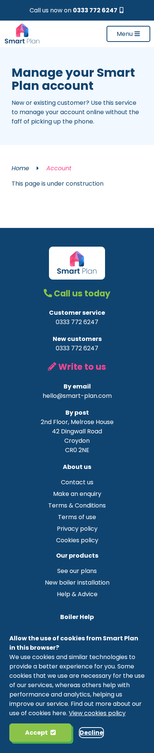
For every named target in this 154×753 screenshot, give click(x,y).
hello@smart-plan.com (77, 395)
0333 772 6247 (95, 10)
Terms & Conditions (77, 505)
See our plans (77, 571)
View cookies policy (97, 713)
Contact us (77, 482)
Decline (91, 732)
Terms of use (77, 517)
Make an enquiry (77, 494)
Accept (36, 732)
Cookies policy (77, 540)
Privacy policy (77, 528)
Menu (125, 34)
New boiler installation (77, 582)
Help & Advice (77, 594)
